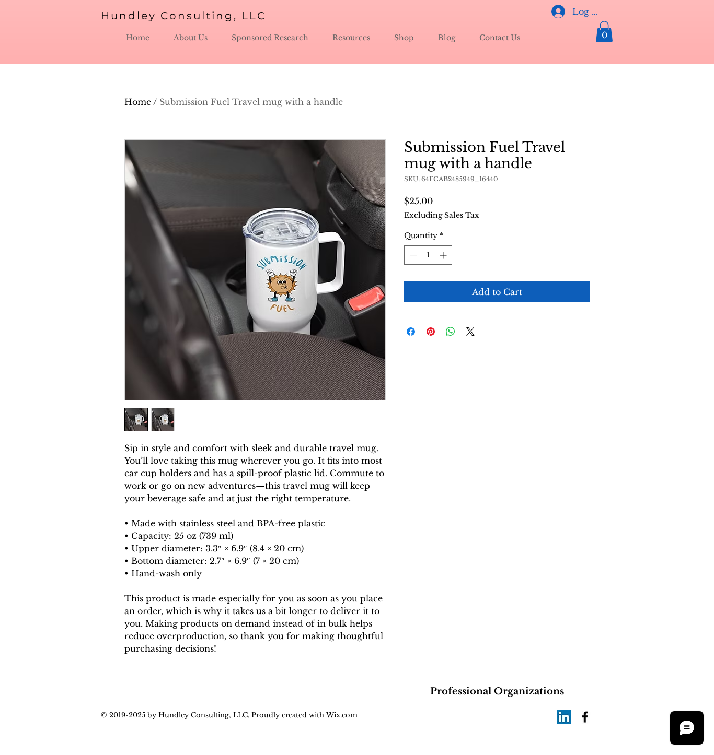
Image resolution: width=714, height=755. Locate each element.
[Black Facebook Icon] (585, 717)
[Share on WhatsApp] (450, 331)
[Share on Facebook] (411, 331)
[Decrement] (412, 255)
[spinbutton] (428, 255)
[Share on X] (470, 331)
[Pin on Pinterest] (430, 331)
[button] (604, 31)
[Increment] (444, 255)
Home (137, 102)
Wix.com (341, 715)
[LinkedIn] (564, 717)
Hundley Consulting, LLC (183, 15)
